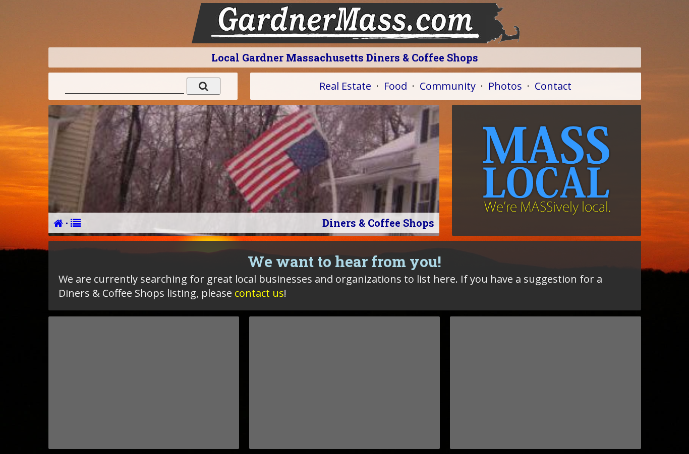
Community (448, 86)
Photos (505, 86)
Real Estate (345, 86)
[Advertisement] (143, 382)
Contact (553, 86)
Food (395, 86)
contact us (259, 293)
